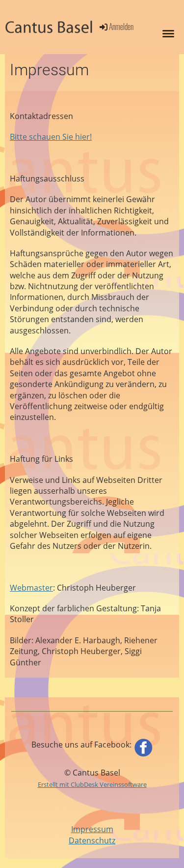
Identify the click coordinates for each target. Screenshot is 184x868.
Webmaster (31, 587)
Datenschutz (92, 840)
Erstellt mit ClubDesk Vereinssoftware (92, 784)
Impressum (92, 829)
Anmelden (121, 26)
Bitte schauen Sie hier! (51, 136)
